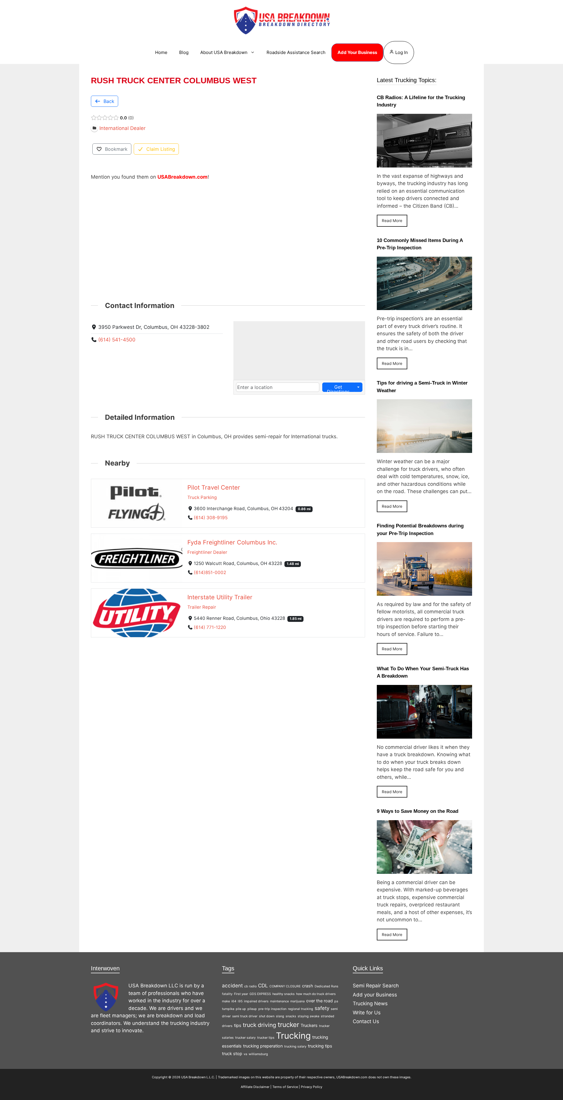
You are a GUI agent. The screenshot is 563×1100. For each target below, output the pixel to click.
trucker (288, 1024)
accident (232, 986)
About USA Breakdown (223, 52)
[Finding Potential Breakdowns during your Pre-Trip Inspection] (424, 592)
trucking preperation (263, 1045)
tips (237, 1025)
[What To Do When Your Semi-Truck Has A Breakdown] (424, 734)
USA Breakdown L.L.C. (198, 1077)
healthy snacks (283, 994)
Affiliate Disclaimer (255, 1087)
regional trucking (300, 1009)
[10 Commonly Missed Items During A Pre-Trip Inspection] (424, 306)
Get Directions (338, 388)
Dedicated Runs (326, 986)
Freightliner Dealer (207, 552)
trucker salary (245, 1038)
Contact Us (366, 1021)
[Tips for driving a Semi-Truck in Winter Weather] (424, 449)
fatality (227, 994)
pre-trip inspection (272, 1009)
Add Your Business (357, 52)
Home (161, 52)
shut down (266, 1016)
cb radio (250, 986)
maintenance (279, 1001)
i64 (233, 1001)
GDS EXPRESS (260, 994)
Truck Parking (202, 497)
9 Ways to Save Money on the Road (417, 811)
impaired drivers (256, 1001)
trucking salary (295, 1046)
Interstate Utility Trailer (219, 597)
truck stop (232, 1053)
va (245, 1054)
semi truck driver (244, 1016)
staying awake (308, 1016)
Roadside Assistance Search (296, 52)
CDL (263, 986)
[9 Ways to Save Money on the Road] (424, 870)
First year (241, 994)
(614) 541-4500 (116, 340)
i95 (240, 1001)
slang (280, 1016)
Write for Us (367, 1013)
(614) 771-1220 (210, 627)
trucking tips (320, 1045)
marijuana (297, 1001)
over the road (319, 1000)
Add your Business (375, 995)
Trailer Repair (201, 607)
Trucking (293, 1035)
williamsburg (258, 1054)
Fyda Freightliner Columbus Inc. (232, 542)
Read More (392, 220)
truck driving (259, 1024)
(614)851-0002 (210, 572)
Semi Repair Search (376, 986)
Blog (184, 52)
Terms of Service (285, 1087)
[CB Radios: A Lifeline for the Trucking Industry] (424, 163)
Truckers (309, 1025)
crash (307, 985)
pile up (241, 1009)
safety (322, 1008)
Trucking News (370, 1003)
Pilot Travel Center (213, 487)
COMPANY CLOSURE (285, 986)
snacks (291, 1016)
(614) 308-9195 (211, 517)
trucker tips (265, 1038)
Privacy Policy (311, 1087)
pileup (252, 1009)
